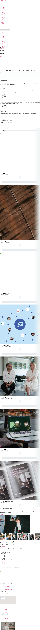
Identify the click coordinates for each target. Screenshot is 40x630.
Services (3, 8)
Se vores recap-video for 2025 (6, 76)
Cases (3, 7)
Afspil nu (1, 78)
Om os (3, 9)
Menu (2, 56)
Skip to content (3, 0)
